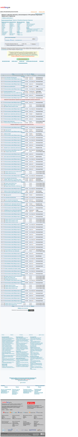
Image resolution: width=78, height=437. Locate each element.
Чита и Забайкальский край (35, 360)
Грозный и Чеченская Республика (22, 366)
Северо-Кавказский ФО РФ (20, 358)
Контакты (3, 409)
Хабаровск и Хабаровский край (36, 366)
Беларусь (21, 334)
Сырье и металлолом (38, 415)
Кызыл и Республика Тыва (35, 354)
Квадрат (3, 27)
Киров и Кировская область (21, 338)
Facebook (20, 412)
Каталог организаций (5, 422)
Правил (21, 49)
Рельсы (11, 27)
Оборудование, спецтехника (32, 29)
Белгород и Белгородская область (8, 338)
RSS (11, 412)
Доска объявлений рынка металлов (9, 11)
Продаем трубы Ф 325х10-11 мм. (11, 278)
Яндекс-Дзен (7, 412)
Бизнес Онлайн (40, 412)
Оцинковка (4, 33)
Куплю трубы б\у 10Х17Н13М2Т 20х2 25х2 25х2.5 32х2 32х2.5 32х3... (13, 156)
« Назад (12, 306)
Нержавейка (4, 32)
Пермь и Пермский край (21, 344)
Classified (3, 385)
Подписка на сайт (34, 11)
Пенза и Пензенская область (22, 343)
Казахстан (31, 334)
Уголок (11, 32)
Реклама (11, 409)
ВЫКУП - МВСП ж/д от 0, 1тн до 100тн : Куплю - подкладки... (14, 179)
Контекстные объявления (27, 423)
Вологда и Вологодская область (7, 356)
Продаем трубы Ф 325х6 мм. (11, 151)
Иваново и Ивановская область (7, 342)
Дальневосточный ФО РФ (34, 356)
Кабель (28, 23)
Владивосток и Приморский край (36, 364)
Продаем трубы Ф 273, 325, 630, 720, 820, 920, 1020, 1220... (14, 276)
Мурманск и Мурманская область (8, 359)
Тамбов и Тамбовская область (7, 348)
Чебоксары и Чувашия (20, 349)
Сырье (18, 31)
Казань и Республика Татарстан (22, 347)
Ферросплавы (20, 34)
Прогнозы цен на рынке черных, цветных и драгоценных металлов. (16, 391)
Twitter (16, 412)
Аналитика (3, 417)
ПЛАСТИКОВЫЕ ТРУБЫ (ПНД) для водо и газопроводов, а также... (14, 263)
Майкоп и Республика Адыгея (22, 352)
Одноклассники (32, 412)
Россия (3, 334)
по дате (12, 40)
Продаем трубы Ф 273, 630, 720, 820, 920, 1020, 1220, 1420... (14, 171)
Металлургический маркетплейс (7, 423)
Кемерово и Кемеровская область (36, 349)
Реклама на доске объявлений (40, 13)
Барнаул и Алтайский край (35, 347)
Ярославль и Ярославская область (8, 351)
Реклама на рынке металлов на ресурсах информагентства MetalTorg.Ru (28, 391)
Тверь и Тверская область (6, 349)
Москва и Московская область (7, 337)
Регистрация (36, 422)
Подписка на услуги (36, 434)
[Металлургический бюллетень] (32, 431)
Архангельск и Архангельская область (8, 355)
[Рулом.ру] (24, 431)
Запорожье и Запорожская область (8, 367)
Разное (6, 386)
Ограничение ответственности (38, 424)
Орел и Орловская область (7, 346)
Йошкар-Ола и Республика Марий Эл (23, 339)
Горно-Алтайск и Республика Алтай (23, 364)
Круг (3, 28)
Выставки (35, 425)
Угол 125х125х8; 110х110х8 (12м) (11, 77)
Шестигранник (12, 33)
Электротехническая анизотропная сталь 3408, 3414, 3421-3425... (13, 256)
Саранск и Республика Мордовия (22, 340)
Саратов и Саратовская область (22, 346)
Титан (19, 29)
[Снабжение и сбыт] (4, 431)
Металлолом (20, 32)
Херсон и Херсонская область (7, 366)
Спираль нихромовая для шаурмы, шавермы (13, 268)
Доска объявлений (16, 421)
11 (29, 306)
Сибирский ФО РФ (33, 346)
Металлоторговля (5, 421)
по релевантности (18, 40)
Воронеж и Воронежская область (8, 341)
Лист (3, 30)
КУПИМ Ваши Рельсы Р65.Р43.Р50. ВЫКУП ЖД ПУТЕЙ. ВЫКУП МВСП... (14, 210)
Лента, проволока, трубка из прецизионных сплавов (13, 295)
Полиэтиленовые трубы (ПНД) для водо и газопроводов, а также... (14, 81)
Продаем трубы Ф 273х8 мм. (10, 285)
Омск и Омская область (35, 352)
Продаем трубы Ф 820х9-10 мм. (11, 183)
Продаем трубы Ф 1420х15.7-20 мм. (11, 106)
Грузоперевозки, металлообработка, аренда (35, 28)
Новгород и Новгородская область (8, 362)
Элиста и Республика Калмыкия (22, 355)
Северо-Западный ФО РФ (6, 352)
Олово (19, 27)
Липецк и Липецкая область (7, 345)
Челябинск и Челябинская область (37, 343)
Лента (3, 29)
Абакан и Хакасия (34, 355)
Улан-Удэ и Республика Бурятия (36, 358)
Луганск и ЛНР (4, 365)
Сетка (11, 29)
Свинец (19, 28)
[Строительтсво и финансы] (39, 431)
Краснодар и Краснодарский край (22, 356)
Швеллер (11, 34)
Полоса (11, 23)
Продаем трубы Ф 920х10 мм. (9, 121)
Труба (11, 31)
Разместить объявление (39, 385)
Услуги (27, 27)
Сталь (11, 30)
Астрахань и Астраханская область (23, 353)
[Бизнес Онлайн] (17, 431)
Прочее (28, 22)
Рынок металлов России (6, 20)
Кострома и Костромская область (8, 343)
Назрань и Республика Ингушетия (22, 359)
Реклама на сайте (42, 11)
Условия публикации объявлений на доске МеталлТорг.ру (22, 56)
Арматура (4, 23)
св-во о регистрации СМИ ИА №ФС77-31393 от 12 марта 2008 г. (19, 434)
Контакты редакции (36, 433)
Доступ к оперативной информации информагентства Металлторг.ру (6, 391)
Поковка (3, 34)
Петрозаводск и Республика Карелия (8, 358)
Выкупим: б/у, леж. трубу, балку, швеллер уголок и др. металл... (13, 147)
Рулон (11, 28)
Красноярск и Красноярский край (36, 350)
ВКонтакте (26, 412)
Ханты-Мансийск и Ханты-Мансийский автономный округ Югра (36, 342)
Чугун (19, 33)
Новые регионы (4, 364)
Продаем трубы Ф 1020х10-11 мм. (11, 288)
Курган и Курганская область (36, 338)
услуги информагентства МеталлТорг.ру (30, 54)
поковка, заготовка (7, 133)
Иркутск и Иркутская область (36, 348)
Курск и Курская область (6, 344)
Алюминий (19, 23)
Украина (11, 334)
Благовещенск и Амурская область (37, 357)
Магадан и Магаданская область (36, 363)
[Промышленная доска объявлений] (10, 431)
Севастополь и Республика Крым (22, 351)
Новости (3, 416)
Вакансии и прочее (15, 425)
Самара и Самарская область (22, 345)
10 (27, 306)
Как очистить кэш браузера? (23, 380)
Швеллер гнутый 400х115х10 (10, 86)
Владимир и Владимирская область (8, 340)
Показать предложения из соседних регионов (15, 45)
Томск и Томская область (35, 353)
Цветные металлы (21, 22)
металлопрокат (12, 22)
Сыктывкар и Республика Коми (36, 337)
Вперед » (32, 306)
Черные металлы (5, 22)
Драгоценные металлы (27, 415)
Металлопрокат (5, 31)
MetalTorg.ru (36, 421)
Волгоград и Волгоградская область (23, 354)
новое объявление (23, 308)
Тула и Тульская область (6, 350)
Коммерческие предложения (6, 418)
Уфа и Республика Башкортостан (22, 337)
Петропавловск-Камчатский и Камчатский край (35, 362)
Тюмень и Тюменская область (36, 341)
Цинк (18, 30)
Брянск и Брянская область (7, 339)
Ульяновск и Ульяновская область (22, 348)
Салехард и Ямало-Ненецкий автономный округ (35, 345)
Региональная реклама (26, 424)
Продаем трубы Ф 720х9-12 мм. (9, 184)
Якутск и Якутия (33, 369)
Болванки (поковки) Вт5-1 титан (9, 91)
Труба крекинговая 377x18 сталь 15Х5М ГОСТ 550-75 (13, 92)
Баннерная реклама (26, 422)
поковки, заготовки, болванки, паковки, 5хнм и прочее (13, 191)
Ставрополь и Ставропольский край (23, 365)
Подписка (7, 409)
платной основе (4, 49)
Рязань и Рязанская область (7, 347)
